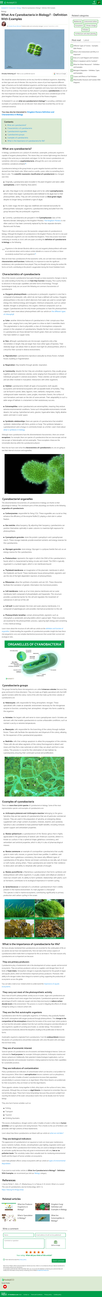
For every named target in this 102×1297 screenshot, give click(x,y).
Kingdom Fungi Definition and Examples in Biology (59, 1207)
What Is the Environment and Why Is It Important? (86, 53)
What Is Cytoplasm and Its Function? (85, 61)
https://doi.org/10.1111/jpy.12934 (13, 1189)
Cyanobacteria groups (16, 134)
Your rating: (20, 1255)
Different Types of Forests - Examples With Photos (85, 47)
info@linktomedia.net (42, 1270)
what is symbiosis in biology (14, 429)
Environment (12, 8)
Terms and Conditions (36, 1294)
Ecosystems (79, 25)
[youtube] (5, 1286)
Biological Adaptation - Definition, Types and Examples (86, 72)
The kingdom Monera (52, 220)
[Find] (99, 2)
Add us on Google (61, 74)
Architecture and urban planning (85, 33)
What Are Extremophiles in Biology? (57, 1218)
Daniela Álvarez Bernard (15, 26)
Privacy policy (48, 1294)
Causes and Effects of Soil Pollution (85, 76)
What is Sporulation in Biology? (25, 1217)
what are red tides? (57, 1133)
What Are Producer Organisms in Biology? (25, 1207)
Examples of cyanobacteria (17, 137)
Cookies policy (57, 1294)
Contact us (26, 1294)
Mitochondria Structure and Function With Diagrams (87, 81)
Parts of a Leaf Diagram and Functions (86, 58)
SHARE (94, 4)
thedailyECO (4, 8)
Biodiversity (77, 21)
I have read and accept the (15, 1259)
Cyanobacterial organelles (17, 131)
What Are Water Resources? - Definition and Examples (86, 66)
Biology (19, 8)
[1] (25, 163)
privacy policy (22, 1260)
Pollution (85, 29)
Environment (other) (90, 21)
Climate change (91, 25)
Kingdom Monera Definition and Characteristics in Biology (28, 113)
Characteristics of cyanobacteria (19, 128)
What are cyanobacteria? (16, 125)
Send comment (59, 1260)
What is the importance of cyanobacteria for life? (26, 140)
